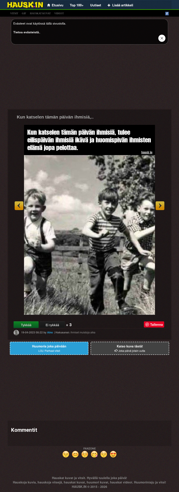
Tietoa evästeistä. (26, 32)
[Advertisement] (89, 78)
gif (24, 13)
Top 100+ (77, 5)
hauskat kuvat (40, 13)
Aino (50, 332)
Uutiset (95, 5)
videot (59, 13)
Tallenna (156, 324)
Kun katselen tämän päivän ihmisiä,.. (55, 117)
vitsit (14, 13)
